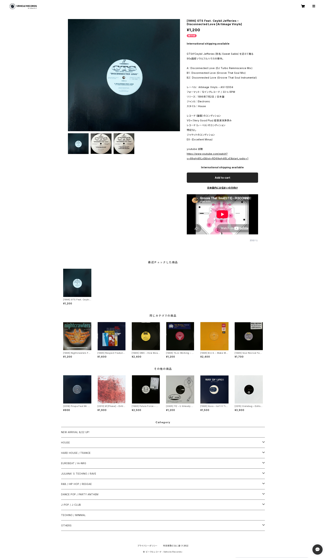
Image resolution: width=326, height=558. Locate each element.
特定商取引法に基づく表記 (175, 545)
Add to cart (222, 177)
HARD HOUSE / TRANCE (76, 452)
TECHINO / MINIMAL (73, 515)
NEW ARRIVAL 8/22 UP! (75, 432)
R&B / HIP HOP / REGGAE (76, 484)
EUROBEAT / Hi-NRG (73, 463)
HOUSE (65, 442)
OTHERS (66, 525)
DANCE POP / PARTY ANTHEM (79, 494)
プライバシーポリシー (148, 545)
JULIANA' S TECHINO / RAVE (78, 473)
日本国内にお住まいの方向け (222, 187)
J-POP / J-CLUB (71, 504)
